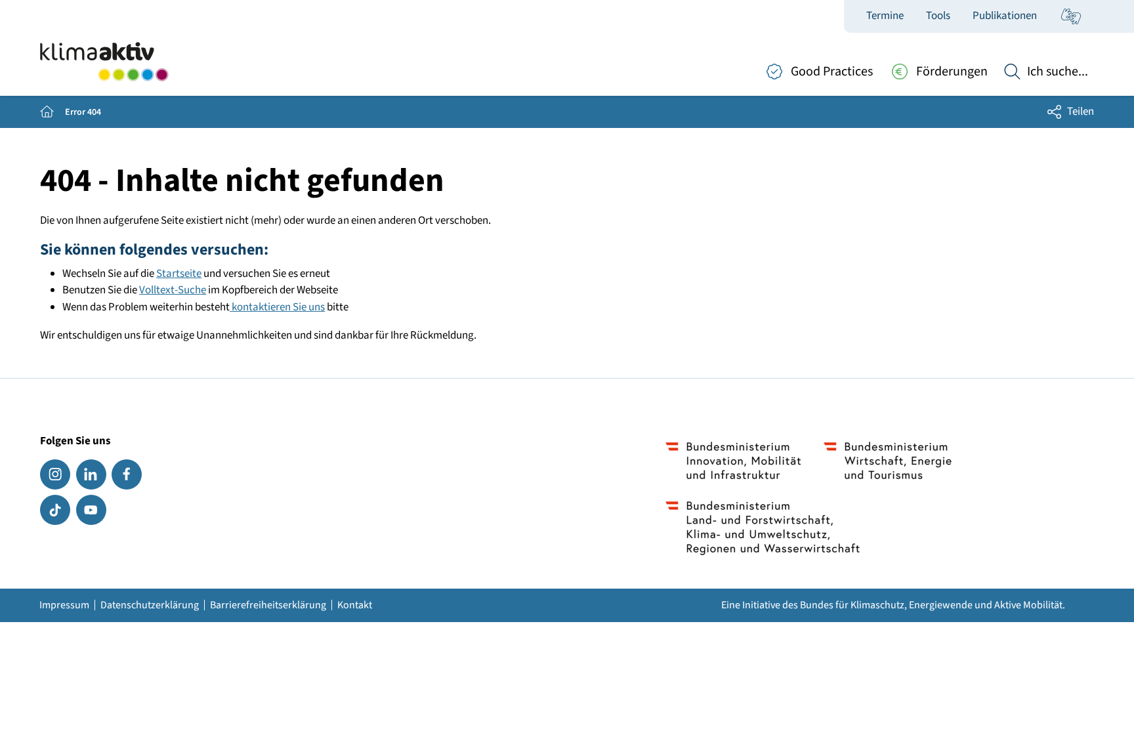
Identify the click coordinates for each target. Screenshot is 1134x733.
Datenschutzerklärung (149, 605)
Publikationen (1005, 16)
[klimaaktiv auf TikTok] (55, 510)
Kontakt (354, 605)
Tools (938, 16)
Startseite (178, 274)
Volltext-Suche (172, 290)
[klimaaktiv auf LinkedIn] (91, 474)
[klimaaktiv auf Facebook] (127, 474)
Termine (885, 16)
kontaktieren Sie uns (277, 307)
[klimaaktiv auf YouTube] (91, 510)
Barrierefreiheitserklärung (268, 605)
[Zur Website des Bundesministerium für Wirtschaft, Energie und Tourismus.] (887, 460)
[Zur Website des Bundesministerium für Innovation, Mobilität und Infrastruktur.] (733, 460)
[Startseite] (104, 62)
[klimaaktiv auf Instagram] (55, 474)
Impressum (64, 605)
